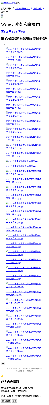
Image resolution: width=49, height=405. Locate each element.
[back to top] (3, 363)
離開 (14, 401)
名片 (23, 32)
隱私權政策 (20, 371)
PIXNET (15, 369)
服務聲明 (30, 371)
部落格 (15, 32)
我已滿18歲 (6, 401)
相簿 (6, 32)
